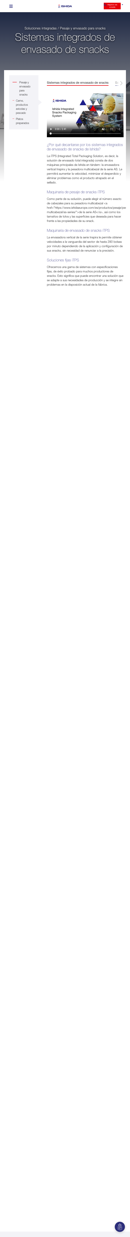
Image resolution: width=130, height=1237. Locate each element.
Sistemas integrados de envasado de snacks (78, 82)
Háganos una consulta (112, 6)
